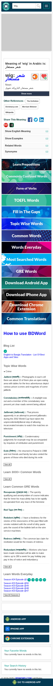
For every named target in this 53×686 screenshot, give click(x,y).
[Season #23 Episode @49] (37, 580)
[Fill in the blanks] (27, 217)
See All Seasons (11, 595)
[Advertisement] (26, 32)
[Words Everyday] (27, 252)
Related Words (26, 145)
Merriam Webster (29, 107)
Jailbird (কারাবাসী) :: (13, 377)
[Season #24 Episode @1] (29, 580)
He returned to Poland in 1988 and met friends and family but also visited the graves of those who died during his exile (25, 454)
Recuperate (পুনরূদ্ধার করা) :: (17, 492)
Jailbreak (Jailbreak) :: (15, 412)
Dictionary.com (11, 107)
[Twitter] (36, 121)
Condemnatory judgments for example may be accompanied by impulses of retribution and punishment (25, 439)
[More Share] (11, 126)
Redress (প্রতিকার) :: (13, 538)
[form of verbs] (27, 193)
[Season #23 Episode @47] (44, 580)
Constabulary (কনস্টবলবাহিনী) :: (18, 398)
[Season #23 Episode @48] (41, 580)
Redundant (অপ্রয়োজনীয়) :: (16, 549)
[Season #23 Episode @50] (33, 580)
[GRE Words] (27, 276)
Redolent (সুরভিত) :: (13, 517)
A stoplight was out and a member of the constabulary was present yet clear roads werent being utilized (25, 401)
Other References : (14, 101)
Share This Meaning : (15, 119)
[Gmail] (6, 126)
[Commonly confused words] (27, 181)
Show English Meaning (26, 131)
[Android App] (27, 288)
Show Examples (26, 138)
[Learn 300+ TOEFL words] (27, 205)
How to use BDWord (25, 333)
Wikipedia (9, 112)
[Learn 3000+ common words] (27, 240)
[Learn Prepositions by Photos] (27, 169)
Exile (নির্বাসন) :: (11, 451)
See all (7, 464)
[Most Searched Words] (27, 264)
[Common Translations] (27, 323)
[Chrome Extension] (27, 311)
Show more (26, 94)
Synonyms (26, 151)
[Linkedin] (41, 121)
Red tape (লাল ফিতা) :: (14, 510)
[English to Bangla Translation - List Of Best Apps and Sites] (5, 352)
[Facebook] (31, 121)
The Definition (32, 101)
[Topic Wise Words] (27, 229)
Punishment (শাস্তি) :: (14, 436)
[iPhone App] (27, 300)
